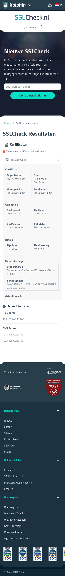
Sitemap (8, 433)
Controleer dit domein (33, 95)
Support (25, 27)
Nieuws (8, 420)
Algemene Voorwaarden (17, 538)
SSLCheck (9, 445)
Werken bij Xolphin (14, 513)
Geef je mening (12, 526)
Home (7, 123)
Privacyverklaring (13, 532)
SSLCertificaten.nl (13, 476)
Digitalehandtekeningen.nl (18, 482)
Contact (33, 27)
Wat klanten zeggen (15, 519)
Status (7, 451)
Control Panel (11, 439)
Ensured (8, 488)
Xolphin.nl (9, 470)
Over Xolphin (11, 507)
